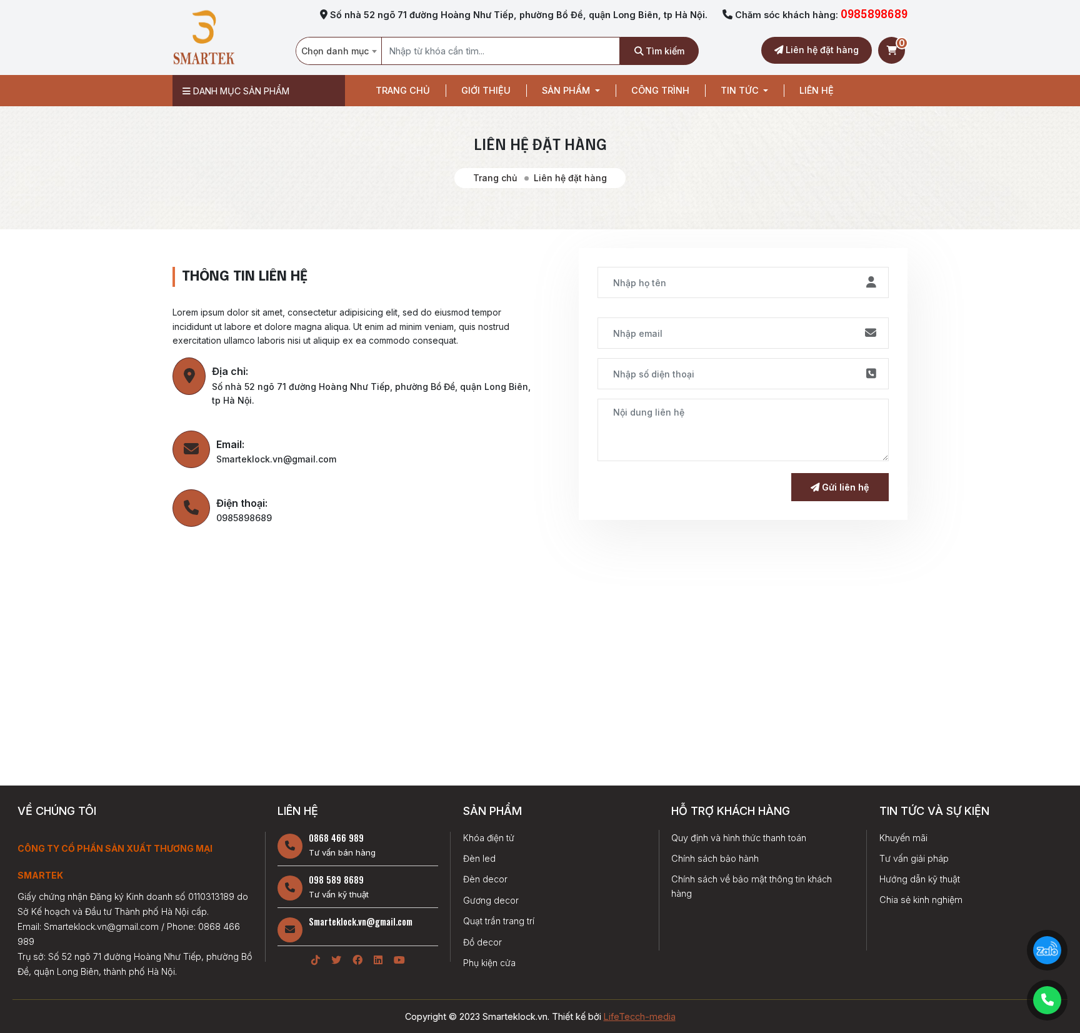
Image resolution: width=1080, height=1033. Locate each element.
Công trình (660, 90)
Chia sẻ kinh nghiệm (920, 899)
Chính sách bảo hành (715, 858)
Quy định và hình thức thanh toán (738, 837)
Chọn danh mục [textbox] (335, 51)
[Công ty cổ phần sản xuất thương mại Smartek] (203, 36)
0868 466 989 (336, 837)
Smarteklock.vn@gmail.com (360, 921)
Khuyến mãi (903, 837)
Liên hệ (816, 90)
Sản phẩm (567, 90)
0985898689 (874, 15)
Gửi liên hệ (844, 487)
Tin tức (741, 90)
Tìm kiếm (663, 51)
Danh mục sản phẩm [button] (240, 91)
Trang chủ (403, 90)
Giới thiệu (486, 90)
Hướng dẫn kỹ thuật (919, 879)
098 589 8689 (336, 879)
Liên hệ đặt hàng (821, 49)
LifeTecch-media (640, 1016)
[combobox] (338, 50)
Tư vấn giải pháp (914, 858)
